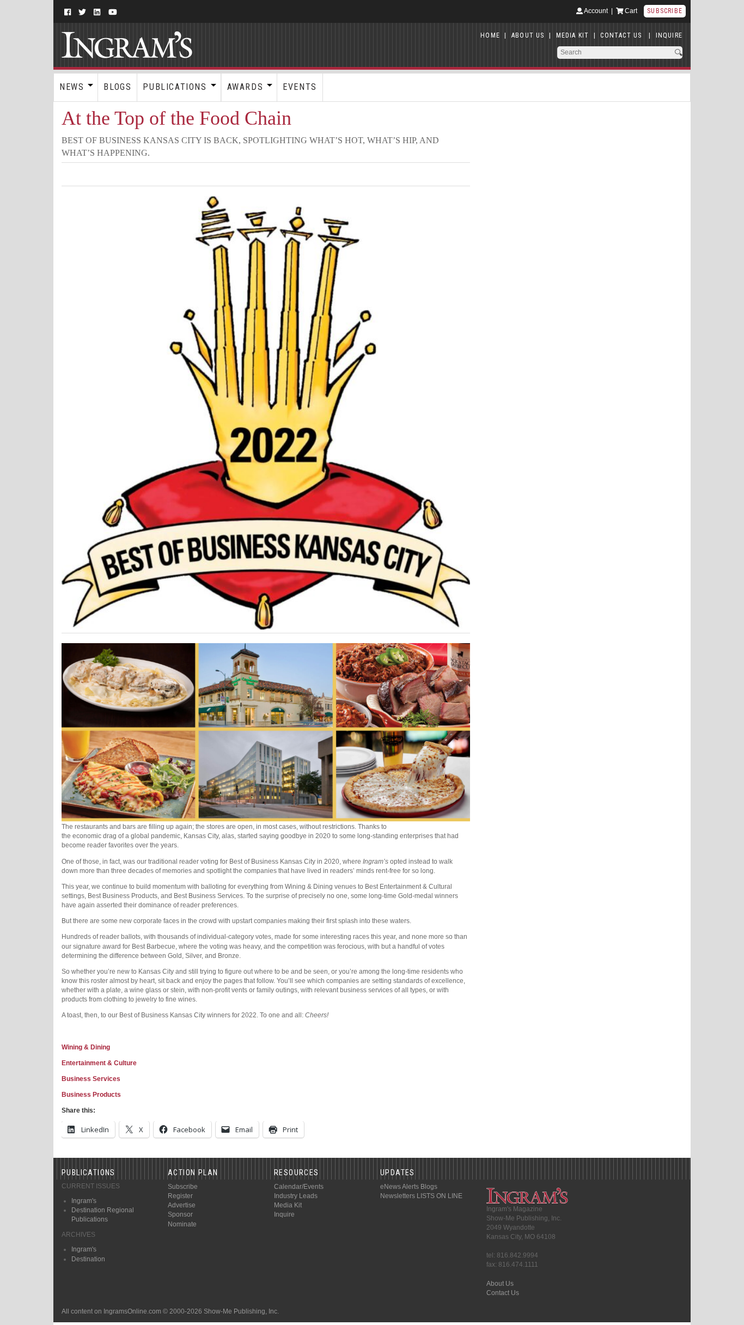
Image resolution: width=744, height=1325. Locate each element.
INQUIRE (669, 35)
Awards (245, 87)
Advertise (182, 1205)
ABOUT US (528, 35)
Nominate (182, 1224)
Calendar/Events (299, 1186)
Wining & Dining (86, 1047)
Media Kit (288, 1205)
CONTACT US (621, 35)
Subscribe (664, 11)
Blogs (117, 87)
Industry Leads (296, 1196)
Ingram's (83, 1201)
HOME (490, 35)
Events (300, 87)
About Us (500, 1283)
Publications (174, 87)
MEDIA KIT (572, 35)
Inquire (284, 1214)
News (71, 87)
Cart (630, 11)
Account (595, 11)
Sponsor (180, 1214)
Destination (88, 1259)
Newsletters (397, 1196)
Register (180, 1196)
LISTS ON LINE (439, 1196)
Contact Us (502, 1293)
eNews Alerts (399, 1186)
